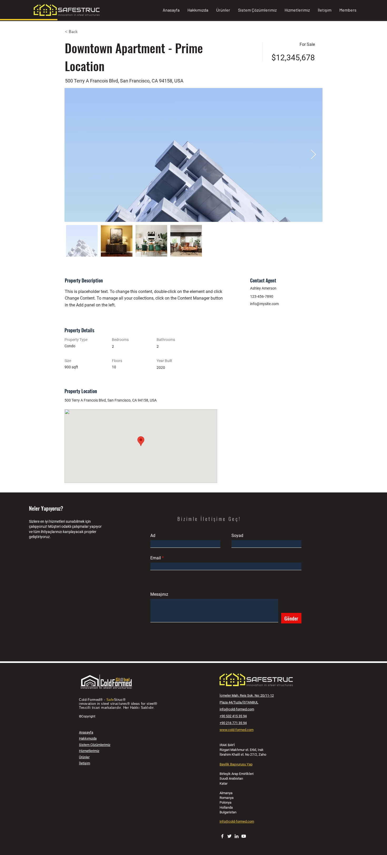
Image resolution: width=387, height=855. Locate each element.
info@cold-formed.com (237, 709)
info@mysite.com (264, 304)
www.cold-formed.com (237, 730)
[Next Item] (313, 155)
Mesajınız (159, 594)
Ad (152, 536)
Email (155, 558)
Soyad (237, 536)
